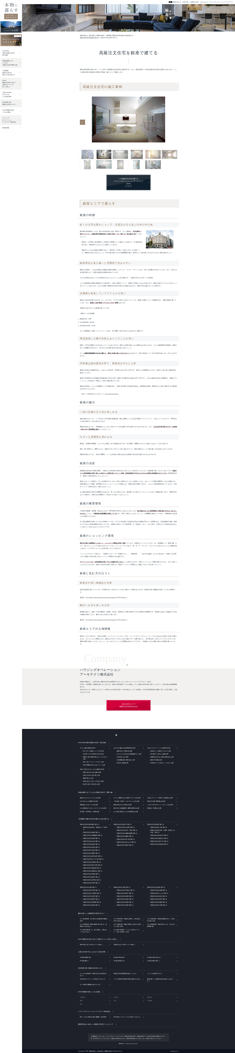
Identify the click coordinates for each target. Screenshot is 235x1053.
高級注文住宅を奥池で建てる (91, 905)
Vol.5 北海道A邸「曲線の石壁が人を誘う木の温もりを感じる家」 (127, 925)
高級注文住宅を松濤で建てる (91, 838)
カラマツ (149, 997)
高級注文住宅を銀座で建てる (91, 877)
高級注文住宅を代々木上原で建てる (93, 859)
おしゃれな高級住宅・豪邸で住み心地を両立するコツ (93, 974)
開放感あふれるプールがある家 (89, 804)
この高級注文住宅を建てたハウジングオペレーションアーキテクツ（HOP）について (128, 182)
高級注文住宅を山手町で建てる (126, 827)
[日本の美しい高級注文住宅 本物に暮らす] (168, 20)
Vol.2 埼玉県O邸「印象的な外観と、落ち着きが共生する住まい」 (127, 920)
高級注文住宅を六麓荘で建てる (92, 893)
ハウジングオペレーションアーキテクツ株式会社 (9, 120)
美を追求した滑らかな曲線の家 (159, 754)
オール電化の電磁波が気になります (90, 984)
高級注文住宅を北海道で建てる (156, 887)
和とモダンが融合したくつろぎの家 (93, 751)
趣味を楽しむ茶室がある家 (124, 751)
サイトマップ (174, 1051)
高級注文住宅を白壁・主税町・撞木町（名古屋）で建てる (162, 831)
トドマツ (116, 997)
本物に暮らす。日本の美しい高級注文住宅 (186, 2)
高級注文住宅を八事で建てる (158, 827)
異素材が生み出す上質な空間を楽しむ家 (161, 757)
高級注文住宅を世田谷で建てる (92, 880)
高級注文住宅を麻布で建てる (91, 844)
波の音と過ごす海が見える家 (91, 784)
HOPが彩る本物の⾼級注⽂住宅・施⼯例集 (9, 53)
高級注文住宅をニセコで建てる (159, 893)
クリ (81, 1004)
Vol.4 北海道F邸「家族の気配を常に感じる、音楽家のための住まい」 (93, 925)
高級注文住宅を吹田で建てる (125, 899)
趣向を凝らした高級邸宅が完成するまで (91, 913)
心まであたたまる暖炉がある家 (89, 801)
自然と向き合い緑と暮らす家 (91, 775)
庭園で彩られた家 (88, 778)
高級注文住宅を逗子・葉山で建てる (127, 830)
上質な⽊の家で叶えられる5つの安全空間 (7, 94)
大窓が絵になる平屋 (122, 757)
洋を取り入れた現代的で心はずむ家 (93, 754)
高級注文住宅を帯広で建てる (158, 899)
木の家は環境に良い (119, 960)
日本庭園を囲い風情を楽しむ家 (126, 760)
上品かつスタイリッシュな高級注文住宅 (158, 748)
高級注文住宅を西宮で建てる (91, 899)
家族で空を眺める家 (156, 760)
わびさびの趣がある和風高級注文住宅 (124, 748)
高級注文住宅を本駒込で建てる (92, 862)
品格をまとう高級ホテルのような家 (160, 751)
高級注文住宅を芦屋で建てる (91, 890)
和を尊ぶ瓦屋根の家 (122, 763)
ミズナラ (82, 997)
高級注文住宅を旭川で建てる (158, 896)
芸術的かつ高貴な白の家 (154, 808)
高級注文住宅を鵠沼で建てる (125, 845)
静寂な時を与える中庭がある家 (123, 804)
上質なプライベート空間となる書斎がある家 (160, 798)
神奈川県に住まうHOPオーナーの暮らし (91, 944)
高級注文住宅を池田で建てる (125, 905)
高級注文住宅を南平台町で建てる (92, 856)
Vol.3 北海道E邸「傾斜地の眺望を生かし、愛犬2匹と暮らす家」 (161, 920)
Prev (82, 122)
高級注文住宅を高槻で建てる (125, 902)
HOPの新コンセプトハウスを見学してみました (127, 1017)
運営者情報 (5, 128)
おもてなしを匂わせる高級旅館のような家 (129, 754)
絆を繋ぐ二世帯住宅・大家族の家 (89, 811)
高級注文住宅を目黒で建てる (91, 883)
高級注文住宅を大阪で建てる (122, 887)
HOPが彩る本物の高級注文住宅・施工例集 (92, 742)
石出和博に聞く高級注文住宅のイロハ (90, 968)
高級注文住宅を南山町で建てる (159, 844)
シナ (115, 1000)
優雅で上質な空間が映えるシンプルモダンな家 (95, 758)
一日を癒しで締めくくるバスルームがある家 (126, 801)
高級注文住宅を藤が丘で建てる (159, 838)
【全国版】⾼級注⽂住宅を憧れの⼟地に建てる (8, 72)
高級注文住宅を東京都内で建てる (89, 824)
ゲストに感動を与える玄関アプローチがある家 (127, 798)
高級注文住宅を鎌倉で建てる (125, 836)
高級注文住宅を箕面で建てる (125, 896)
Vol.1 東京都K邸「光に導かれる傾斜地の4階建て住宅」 (94, 920)
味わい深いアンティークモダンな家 (93, 762)
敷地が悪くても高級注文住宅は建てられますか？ (160, 980)
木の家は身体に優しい (153, 960)
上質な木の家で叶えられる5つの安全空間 (91, 952)
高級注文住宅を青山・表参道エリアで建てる (95, 828)
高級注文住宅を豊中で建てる (125, 893)
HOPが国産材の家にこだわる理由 (8, 111)
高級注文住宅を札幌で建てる (158, 890)
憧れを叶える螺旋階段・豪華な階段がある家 (126, 808)
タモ (81, 1000)
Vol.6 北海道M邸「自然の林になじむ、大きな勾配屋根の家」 (161, 925)
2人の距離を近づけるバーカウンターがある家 (93, 808)
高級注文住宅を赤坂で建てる (91, 847)
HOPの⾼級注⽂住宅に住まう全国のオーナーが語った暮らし (9, 84)
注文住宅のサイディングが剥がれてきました (93, 979)
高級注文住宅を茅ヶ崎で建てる (126, 839)
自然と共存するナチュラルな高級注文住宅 (92, 769)
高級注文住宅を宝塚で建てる (91, 896)
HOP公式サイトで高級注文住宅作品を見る (128, 705)
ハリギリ (149, 1000)
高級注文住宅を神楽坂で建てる (92, 868)
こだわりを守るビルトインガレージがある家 (160, 804)
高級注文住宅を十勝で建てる (158, 905)
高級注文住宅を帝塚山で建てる (126, 890)
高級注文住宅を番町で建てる (91, 853)
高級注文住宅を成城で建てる (91, 832)
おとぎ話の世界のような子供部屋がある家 (126, 811)
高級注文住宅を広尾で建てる (91, 850)
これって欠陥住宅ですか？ (155, 973)
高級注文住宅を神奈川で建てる (123, 824)
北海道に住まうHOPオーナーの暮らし (124, 944)
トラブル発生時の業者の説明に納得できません (127, 979)
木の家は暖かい (84, 960)
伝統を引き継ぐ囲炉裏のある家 (156, 801)
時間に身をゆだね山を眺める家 (92, 772)
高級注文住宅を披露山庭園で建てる (127, 833)
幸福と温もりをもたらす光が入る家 (93, 781)
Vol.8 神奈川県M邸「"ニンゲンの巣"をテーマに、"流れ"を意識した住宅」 (126, 931)
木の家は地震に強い (85, 957)
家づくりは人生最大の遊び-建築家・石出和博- (93, 1017)
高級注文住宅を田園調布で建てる (92, 835)
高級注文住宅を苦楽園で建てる (92, 902)
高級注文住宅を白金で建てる (91, 841)
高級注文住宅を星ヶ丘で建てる (159, 841)
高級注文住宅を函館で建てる (158, 902)
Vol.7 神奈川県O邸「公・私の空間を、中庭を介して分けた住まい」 (93, 931)
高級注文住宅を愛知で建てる (155, 824)
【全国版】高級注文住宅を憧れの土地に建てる (93, 819)
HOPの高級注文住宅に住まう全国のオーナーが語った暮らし (98, 939)
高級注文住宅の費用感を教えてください (125, 973)
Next (174, 122)
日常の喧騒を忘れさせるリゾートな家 (94, 765)
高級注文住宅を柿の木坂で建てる (92, 865)
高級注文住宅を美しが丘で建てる (126, 842)
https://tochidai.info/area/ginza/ (111, 394)
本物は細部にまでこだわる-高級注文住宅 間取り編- (95, 792)
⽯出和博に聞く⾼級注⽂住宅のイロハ (9, 103)
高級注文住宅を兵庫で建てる (88, 887)
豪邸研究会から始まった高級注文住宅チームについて (95, 1024)
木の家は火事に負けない (154, 957)
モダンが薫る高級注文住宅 (87, 748)
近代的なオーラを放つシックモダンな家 (161, 763)
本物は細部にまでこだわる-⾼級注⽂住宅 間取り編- (9, 63)
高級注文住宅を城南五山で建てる (92, 871)
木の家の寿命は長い (119, 957)
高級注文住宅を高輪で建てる (91, 874)
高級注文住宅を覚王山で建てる (159, 835)
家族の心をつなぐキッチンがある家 (90, 798)
